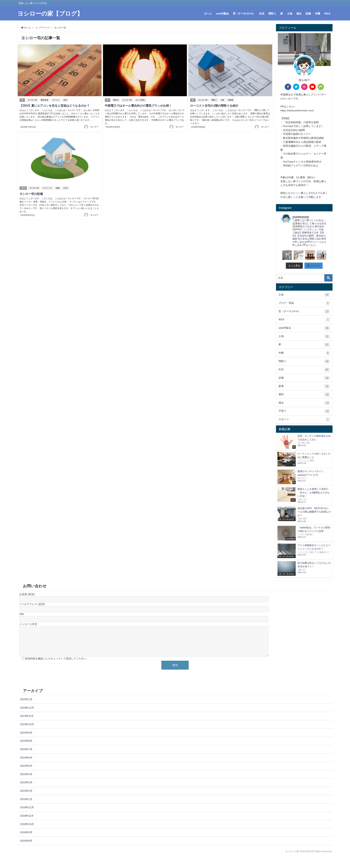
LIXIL (65, 188)
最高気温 (44, 100)
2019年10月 (27, 724)
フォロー (315, 265)
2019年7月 (26, 749)
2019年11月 (27, 716)
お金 (303, 294)
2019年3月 (26, 782)
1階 (222, 100)
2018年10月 (27, 824)
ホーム (208, 13)
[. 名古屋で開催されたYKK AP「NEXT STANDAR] (310, 255)
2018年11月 (27, 815)
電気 (303, 394)
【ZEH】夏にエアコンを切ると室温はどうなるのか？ (55, 105)
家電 (303, 386)
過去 (299, 13)
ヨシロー (94, 127)
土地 (289, 13)
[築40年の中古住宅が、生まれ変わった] (298, 255)
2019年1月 (26, 799)
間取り (272, 13)
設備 (308, 13)
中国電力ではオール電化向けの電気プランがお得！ (138, 105)
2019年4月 (26, 774)
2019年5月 (26, 766)
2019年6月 (26, 757)
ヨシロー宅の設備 (31, 193)
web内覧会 (222, 13)
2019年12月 (27, 707)
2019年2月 (26, 790)
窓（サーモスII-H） (244, 13)
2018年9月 (26, 832)
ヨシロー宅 (32, 100)
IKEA (327, 13)
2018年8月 (26, 840)
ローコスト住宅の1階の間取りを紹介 (214, 105)
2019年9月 (26, 732)
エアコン (55, 100)
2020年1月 (26, 699)
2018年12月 (27, 807)
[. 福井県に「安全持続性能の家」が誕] (287, 255)
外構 (317, 13)
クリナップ (47, 188)
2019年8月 (26, 741)
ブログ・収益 (303, 303)
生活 (261, 13)
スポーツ (303, 419)
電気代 (115, 100)
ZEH (65, 100)
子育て (303, 411)
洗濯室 (230, 100)
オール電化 (140, 100)
